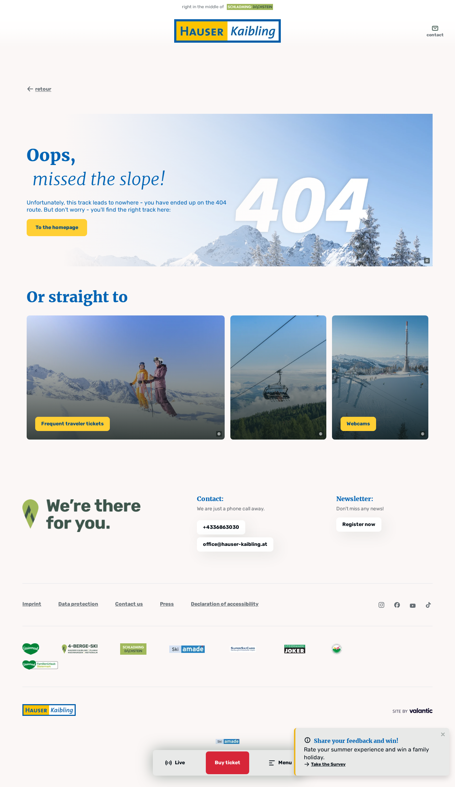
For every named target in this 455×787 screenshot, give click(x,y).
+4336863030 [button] (221, 527)
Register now (358, 524)
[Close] (442, 735)
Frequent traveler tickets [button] (72, 424)
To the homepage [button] (57, 227)
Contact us (129, 604)
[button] (427, 260)
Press (167, 604)
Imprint (31, 604)
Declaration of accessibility (224, 604)
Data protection (78, 604)
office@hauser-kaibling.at (235, 544)
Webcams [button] (358, 424)
